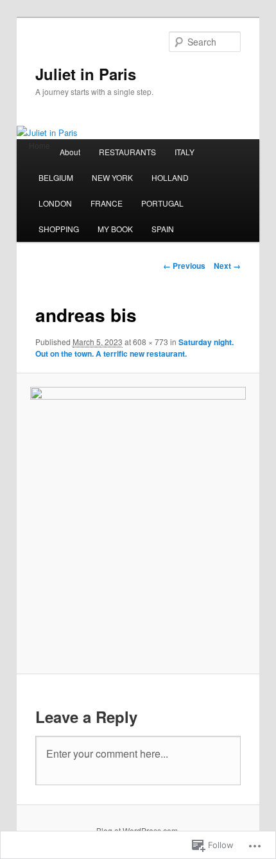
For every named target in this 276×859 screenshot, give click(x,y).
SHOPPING (59, 228)
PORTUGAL (162, 203)
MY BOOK (115, 228)
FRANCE (107, 203)
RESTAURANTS (127, 151)
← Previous (184, 265)
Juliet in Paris (85, 74)
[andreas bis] (137, 523)
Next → (227, 265)
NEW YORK (112, 177)
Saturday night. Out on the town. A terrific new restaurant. (134, 347)
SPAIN (162, 228)
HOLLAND (170, 177)
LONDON (55, 203)
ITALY (184, 151)
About (70, 151)
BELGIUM (56, 177)
